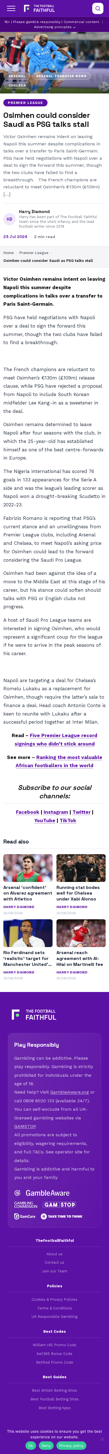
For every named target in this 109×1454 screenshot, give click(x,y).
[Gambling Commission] (25, 1205)
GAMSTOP (24, 1126)
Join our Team (54, 1271)
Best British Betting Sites (54, 1390)
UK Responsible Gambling (54, 1316)
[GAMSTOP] (59, 1205)
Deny (46, 1445)
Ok (30, 1445)
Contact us (54, 1262)
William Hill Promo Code (54, 1345)
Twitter (81, 812)
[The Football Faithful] (38, 8)
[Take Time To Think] (62, 1216)
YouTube (44, 820)
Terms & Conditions (54, 1308)
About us (54, 1254)
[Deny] (102, 1439)
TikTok (68, 820)
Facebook (27, 812)
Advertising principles (53, 27)
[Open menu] (11, 8)
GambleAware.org (69, 1092)
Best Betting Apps (55, 1408)
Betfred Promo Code (54, 1362)
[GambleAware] (48, 1193)
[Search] (97, 8)
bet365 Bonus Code (54, 1354)
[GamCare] (24, 1216)
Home (8, 253)
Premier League (25, 103)
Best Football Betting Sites (54, 1399)
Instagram (56, 812)
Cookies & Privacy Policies (54, 1299)
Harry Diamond (34, 211)
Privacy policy (71, 1445)
